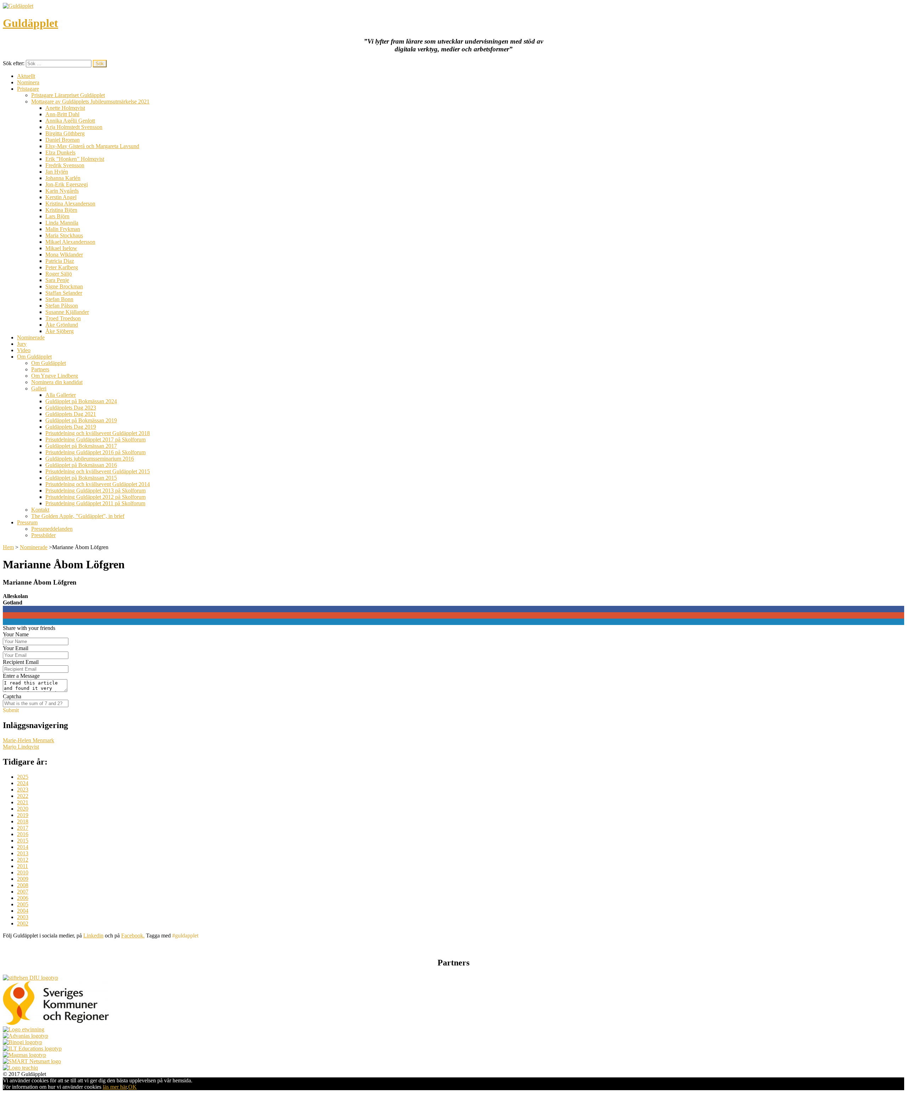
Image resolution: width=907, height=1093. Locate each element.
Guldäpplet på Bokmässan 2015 (81, 478)
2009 (22, 879)
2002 (22, 923)
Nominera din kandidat (57, 382)
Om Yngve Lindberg (54, 376)
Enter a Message (21, 676)
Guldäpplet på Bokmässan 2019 (81, 420)
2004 (22, 911)
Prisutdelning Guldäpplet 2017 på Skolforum (95, 439)
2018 (22, 821)
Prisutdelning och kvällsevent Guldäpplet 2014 (97, 484)
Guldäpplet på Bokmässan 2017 (81, 446)
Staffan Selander (63, 293)
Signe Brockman (64, 286)
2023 (22, 790)
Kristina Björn (61, 210)
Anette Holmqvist (65, 108)
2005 (22, 904)
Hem (8, 547)
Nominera (28, 82)
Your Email (15, 648)
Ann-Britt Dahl (62, 114)
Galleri (38, 388)
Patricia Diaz (59, 261)
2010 (22, 872)
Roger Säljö (58, 274)
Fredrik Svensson (64, 165)
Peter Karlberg (61, 267)
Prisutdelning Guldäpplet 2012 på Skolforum (95, 497)
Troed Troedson (63, 318)
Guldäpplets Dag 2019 (70, 427)
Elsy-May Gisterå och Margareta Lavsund (92, 146)
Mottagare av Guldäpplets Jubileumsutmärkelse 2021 (90, 101)
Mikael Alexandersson (70, 242)
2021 (22, 802)
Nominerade (31, 337)
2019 (22, 815)
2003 (22, 917)
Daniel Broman (62, 140)
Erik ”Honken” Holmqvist (74, 159)
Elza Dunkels (60, 153)
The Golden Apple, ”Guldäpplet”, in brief (77, 516)
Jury (22, 344)
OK (132, 1087)
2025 (22, 777)
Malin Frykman (62, 229)
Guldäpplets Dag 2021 (70, 414)
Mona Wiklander (64, 255)
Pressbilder (43, 535)
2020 (22, 809)
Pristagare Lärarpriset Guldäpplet (68, 95)
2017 (22, 828)
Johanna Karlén (62, 178)
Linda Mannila (61, 223)
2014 (22, 847)
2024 (22, 783)
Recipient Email (21, 662)
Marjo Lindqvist (21, 747)
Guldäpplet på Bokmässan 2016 (81, 465)
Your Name (16, 634)
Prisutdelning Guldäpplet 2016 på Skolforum (95, 452)
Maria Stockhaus (64, 235)
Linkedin (93, 936)
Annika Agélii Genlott (70, 121)
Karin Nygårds (62, 191)
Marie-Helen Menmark (28, 740)
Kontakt (40, 510)
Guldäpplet (30, 23)
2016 (22, 834)
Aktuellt (26, 76)
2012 (22, 860)
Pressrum (27, 522)
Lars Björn (57, 216)
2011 (22, 866)
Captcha (12, 696)
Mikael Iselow (61, 248)
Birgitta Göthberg (65, 133)
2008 (22, 885)
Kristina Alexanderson (70, 204)
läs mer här (115, 1087)
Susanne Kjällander (67, 312)
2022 (22, 796)
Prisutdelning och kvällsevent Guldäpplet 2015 (97, 471)
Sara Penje (57, 280)
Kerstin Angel (61, 197)
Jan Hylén (56, 172)
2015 (22, 841)
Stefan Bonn (59, 299)
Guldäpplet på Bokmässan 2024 (81, 401)
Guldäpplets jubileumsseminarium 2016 (89, 459)
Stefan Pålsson (61, 306)
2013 (22, 853)
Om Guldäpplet (34, 357)
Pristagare (28, 89)
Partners (40, 369)
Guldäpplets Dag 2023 (70, 408)
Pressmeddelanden (52, 529)
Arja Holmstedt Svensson (73, 127)
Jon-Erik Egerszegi (66, 184)
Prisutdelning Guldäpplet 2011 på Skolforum (95, 503)
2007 (22, 892)
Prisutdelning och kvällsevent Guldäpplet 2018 (97, 433)
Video (23, 350)
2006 (22, 898)
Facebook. (133, 936)
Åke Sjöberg (59, 331)
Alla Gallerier (60, 395)
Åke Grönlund (61, 325)
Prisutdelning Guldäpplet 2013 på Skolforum (95, 491)
